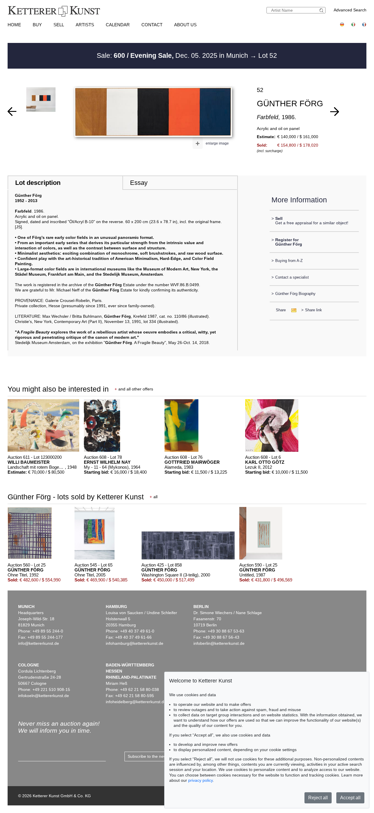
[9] (334, 111)
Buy (37, 24)
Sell (58, 24)
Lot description (37, 182)
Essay (139, 182)
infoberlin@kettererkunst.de (219, 643)
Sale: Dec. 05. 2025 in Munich (173, 55)
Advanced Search (350, 10)
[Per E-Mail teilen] (292, 310)
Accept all (350, 797)
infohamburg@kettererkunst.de (134, 643)
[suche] (322, 10)
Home (14, 24)
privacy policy (200, 780)
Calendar (118, 24)
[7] (12, 111)
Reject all (318, 797)
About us (185, 24)
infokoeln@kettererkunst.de (43, 695)
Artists (85, 24)
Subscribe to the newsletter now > (159, 756)
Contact (151, 24)
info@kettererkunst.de (38, 643)
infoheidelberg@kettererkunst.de (136, 701)
